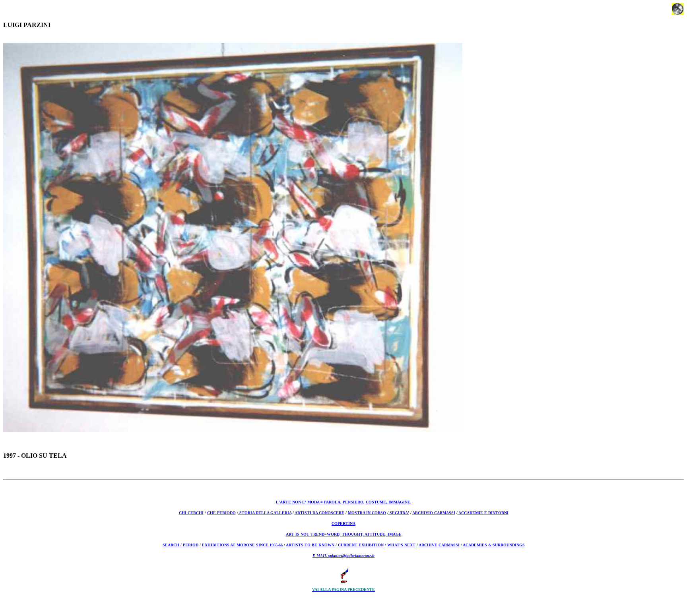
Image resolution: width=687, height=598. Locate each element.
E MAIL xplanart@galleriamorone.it (343, 555)
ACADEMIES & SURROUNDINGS (494, 545)
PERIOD (190, 545)
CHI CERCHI (191, 513)
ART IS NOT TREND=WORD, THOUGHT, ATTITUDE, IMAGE (344, 534)
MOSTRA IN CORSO (367, 513)
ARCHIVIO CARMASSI (433, 513)
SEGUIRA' (398, 513)
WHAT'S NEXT (401, 545)
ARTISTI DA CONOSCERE (319, 513)
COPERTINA (343, 523)
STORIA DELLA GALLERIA (264, 513)
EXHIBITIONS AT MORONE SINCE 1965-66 (242, 545)
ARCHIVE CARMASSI (439, 545)
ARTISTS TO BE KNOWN (311, 545)
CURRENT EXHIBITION (361, 545)
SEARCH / (173, 545)
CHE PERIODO (221, 513)
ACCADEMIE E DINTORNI (483, 513)
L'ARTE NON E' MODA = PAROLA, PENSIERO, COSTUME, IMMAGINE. (343, 502)
